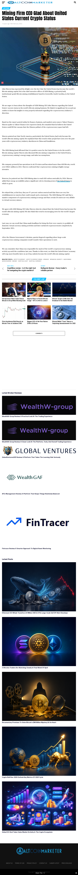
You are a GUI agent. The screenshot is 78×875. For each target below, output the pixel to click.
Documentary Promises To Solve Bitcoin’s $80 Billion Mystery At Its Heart (29, 722)
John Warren (7, 261)
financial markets (56, 259)
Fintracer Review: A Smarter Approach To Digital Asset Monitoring (26, 548)
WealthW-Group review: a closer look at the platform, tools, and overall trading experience (37, 441)
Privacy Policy (32, 863)
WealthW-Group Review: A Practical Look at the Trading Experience (27, 416)
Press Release (67, 863)
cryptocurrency (19, 259)
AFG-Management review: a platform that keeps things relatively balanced (31, 493)
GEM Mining (67, 259)
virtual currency (35, 261)
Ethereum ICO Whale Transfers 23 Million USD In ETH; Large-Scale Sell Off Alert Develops (35, 613)
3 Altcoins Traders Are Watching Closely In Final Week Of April (25, 667)
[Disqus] (39, 361)
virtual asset (23, 261)
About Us (9, 863)
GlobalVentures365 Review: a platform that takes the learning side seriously (32, 457)
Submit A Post (54, 863)
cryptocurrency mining (34, 259)
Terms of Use (19, 863)
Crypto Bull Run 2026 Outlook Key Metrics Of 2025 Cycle (22, 777)
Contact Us (43, 863)
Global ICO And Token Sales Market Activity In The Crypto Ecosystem (27, 832)
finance (46, 259)
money (15, 261)
